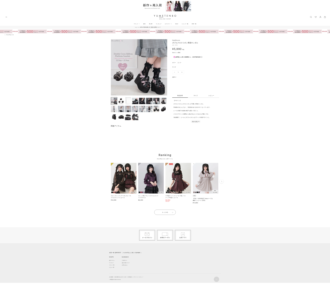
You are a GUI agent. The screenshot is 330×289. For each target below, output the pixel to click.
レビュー (211, 95)
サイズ (196, 95)
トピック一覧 (185, 23)
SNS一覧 (194, 23)
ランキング (158, 23)
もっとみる (165, 212)
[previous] (108, 181)
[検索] (311, 17)
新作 (144, 23)
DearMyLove (176, 40)
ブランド (136, 23)
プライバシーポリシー (138, 277)
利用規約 (130, 277)
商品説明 (180, 95)
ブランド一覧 (111, 265)
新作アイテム (111, 260)
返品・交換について (126, 262)
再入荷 (150, 23)
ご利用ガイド (124, 260)
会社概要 (111, 277)
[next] (221, 181)
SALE (176, 23)
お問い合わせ (124, 265)
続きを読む (195, 121)
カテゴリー (167, 23)
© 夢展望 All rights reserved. (115, 279)
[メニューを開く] (6, 17)
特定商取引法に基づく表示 (120, 277)
